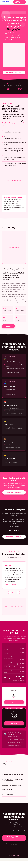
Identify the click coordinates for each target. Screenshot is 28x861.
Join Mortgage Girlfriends (14, 702)
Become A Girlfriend (17, 2)
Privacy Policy (12, 855)
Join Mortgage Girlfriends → (14, 72)
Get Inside (14, 723)
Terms (17, 855)
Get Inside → (8, 326)
